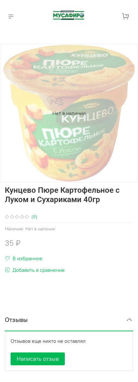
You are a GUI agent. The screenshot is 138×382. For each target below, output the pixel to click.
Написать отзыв (38, 358)
